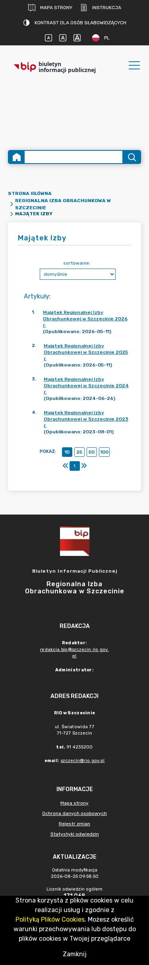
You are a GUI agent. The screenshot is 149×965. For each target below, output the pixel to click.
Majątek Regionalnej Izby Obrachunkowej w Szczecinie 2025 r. (86, 352)
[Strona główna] (17, 157)
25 (79, 452)
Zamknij (75, 954)
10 (67, 452)
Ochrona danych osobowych (74, 813)
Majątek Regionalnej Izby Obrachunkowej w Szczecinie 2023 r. (86, 419)
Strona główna (30, 193)
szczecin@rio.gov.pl (83, 760)
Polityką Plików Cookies (50, 919)
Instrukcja (106, 7)
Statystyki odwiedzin (74, 834)
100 (104, 452)
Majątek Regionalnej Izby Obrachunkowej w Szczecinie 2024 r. (86, 385)
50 (92, 452)
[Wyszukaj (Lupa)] (131, 157)
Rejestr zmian (74, 824)
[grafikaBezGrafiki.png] (74, 110)
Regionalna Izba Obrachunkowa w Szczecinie (63, 204)
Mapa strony (56, 7)
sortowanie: (76, 263)
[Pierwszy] (65, 466)
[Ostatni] (84, 466)
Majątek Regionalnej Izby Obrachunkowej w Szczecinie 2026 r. (85, 319)
